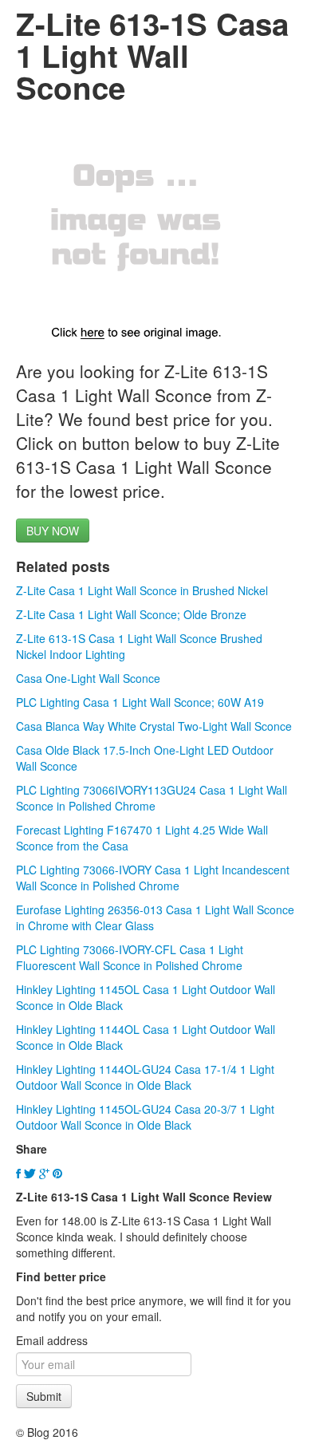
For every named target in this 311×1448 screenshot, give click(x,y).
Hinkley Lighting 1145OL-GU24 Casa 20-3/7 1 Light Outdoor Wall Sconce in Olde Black (145, 1117)
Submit (43, 1396)
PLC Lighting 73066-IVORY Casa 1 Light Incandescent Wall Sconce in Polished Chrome (152, 878)
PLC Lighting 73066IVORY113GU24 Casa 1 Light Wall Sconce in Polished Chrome (151, 798)
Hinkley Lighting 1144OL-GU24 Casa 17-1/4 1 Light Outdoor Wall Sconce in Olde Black (145, 1077)
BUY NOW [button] (52, 531)
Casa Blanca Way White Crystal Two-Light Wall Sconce (154, 726)
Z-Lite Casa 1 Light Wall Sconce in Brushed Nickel (142, 590)
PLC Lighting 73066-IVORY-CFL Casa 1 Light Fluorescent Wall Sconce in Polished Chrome (129, 957)
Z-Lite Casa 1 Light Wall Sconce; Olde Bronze (131, 614)
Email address (52, 1340)
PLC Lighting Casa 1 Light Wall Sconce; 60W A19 (140, 702)
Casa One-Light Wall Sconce (88, 678)
